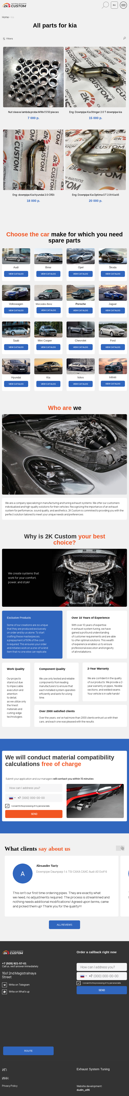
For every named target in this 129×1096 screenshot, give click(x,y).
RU (114, 5)
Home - (6, 17)
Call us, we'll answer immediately (20, 966)
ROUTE (28, 1051)
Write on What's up (19, 991)
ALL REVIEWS (64, 924)
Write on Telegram (19, 984)
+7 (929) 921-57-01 (14, 963)
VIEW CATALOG (16, 273)
